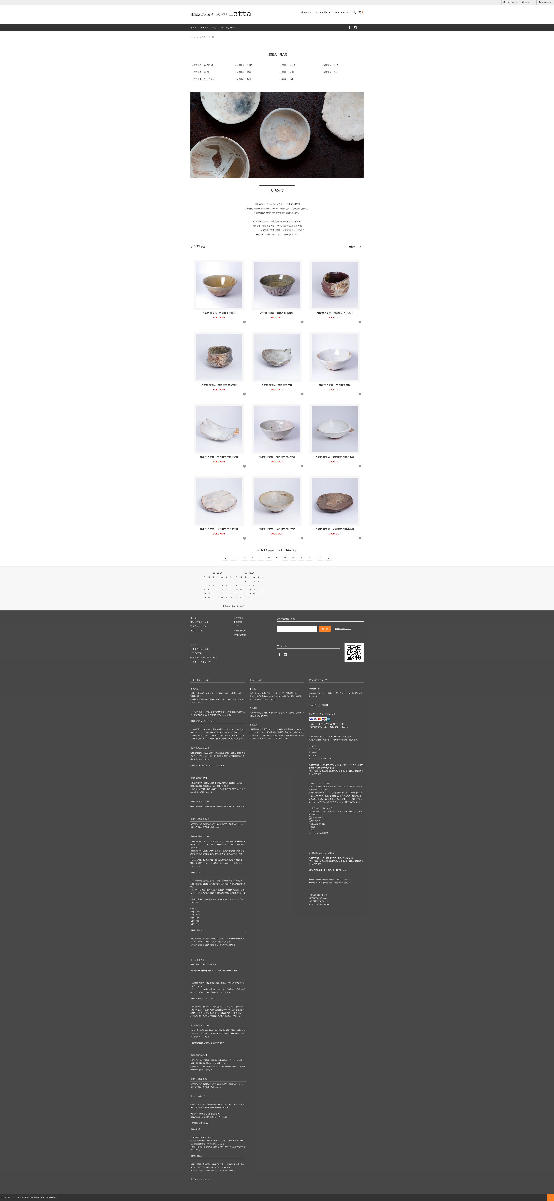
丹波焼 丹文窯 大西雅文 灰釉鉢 (219, 312)
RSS (192, 653)
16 (309, 557)
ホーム (193, 37)
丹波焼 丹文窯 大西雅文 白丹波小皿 (219, 529)
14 (293, 557)
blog (214, 27)
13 (285, 557)
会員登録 (545, 2)
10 (261, 557)
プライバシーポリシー (200, 661)
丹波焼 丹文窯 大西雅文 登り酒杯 (335, 312)
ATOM (199, 653)
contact (204, 27)
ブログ (193, 644)
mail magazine (227, 27)
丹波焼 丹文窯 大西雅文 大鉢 (335, 384)
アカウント (510, 2)
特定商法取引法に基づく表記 (203, 657)
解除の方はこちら (343, 628)
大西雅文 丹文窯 (207, 37)
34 (321, 557)
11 (269, 557)
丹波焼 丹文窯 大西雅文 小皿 (276, 384)
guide (193, 27)
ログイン (528, 2)
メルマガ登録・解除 (199, 649)
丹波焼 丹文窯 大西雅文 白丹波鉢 (277, 456)
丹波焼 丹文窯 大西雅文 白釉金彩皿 (219, 456)
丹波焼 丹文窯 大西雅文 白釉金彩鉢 (334, 456)
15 (301, 557)
